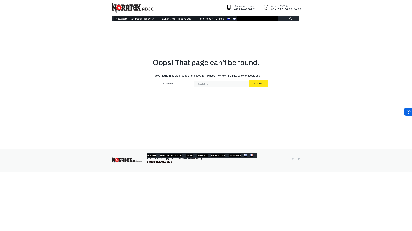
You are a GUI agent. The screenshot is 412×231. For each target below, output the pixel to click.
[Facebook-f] (292, 159)
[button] (144, 19)
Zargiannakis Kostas (159, 161)
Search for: (169, 83)
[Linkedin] (298, 159)
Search (258, 84)
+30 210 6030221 (245, 9)
